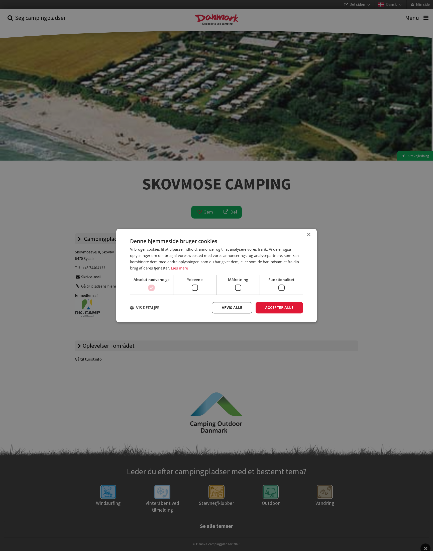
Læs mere (179, 267)
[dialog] (216, 275)
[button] (145, 307)
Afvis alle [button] (232, 307)
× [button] (308, 235)
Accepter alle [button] (279, 307)
